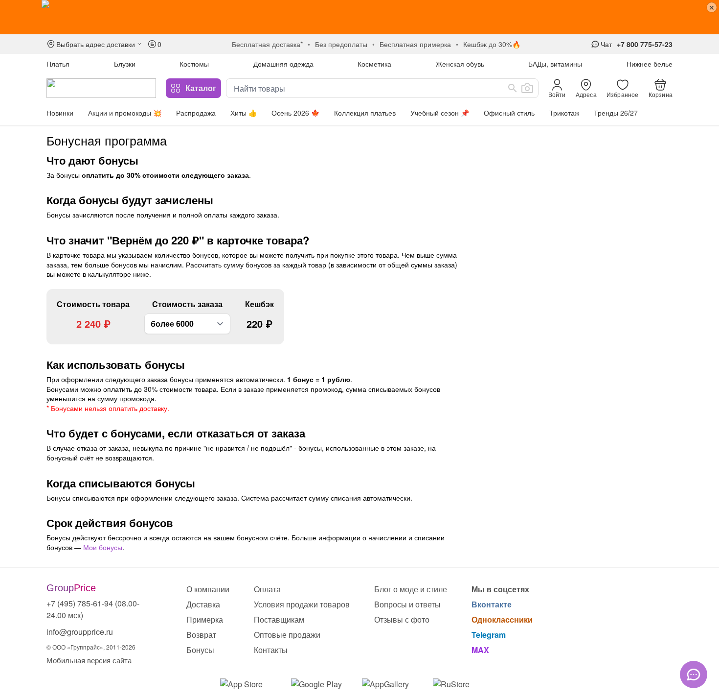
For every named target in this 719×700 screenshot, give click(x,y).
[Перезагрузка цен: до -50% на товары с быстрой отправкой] (359, 17)
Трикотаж (564, 113)
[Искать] (512, 88)
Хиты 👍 (243, 113)
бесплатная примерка (415, 44)
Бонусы (200, 649)
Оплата (267, 589)
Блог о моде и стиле (410, 589)
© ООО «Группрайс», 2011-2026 (90, 647)
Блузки (124, 63)
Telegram (489, 634)
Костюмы (194, 63)
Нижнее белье (650, 63)
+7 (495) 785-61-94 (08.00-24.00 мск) (92, 609)
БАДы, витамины (555, 63)
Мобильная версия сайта (89, 660)
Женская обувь (460, 63)
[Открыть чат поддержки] (693, 674)
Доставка (203, 604)
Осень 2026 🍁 (295, 113)
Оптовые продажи (287, 634)
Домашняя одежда (283, 63)
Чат (606, 44)
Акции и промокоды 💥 (124, 113)
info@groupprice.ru (79, 631)
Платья (57, 63)
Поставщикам (279, 619)
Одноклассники (502, 619)
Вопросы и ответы (407, 604)
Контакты (271, 649)
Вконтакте (492, 604)
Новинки (59, 113)
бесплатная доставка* (267, 44)
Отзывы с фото (401, 619)
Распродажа (196, 113)
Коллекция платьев (365, 113)
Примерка (204, 619)
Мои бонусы (102, 547)
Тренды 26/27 (616, 113)
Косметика (374, 63)
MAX (480, 649)
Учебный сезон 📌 (439, 113)
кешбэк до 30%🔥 (491, 44)
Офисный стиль (509, 113)
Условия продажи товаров (302, 604)
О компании (207, 589)
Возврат (201, 634)
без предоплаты (341, 44)
